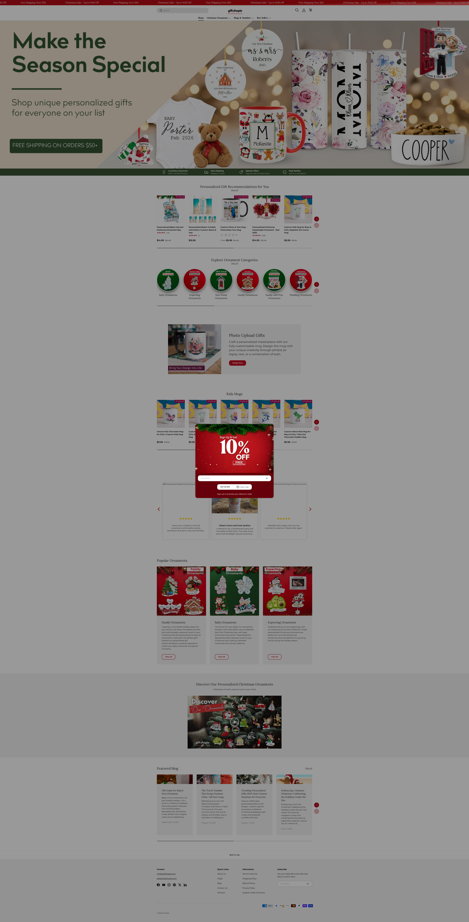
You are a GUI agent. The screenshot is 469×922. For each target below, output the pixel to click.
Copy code (244, 487)
